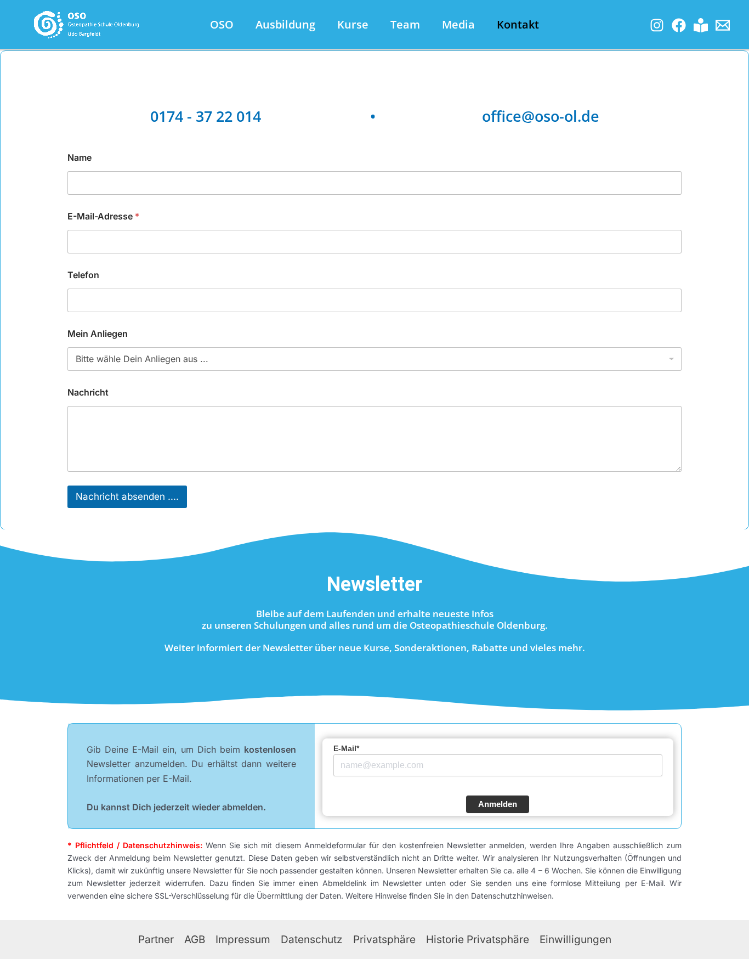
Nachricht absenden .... (127, 496)
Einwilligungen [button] (575, 939)
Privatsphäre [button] (384, 939)
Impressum (242, 939)
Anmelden (497, 804)
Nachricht (88, 392)
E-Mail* (346, 748)
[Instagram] (657, 25)
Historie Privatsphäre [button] (477, 939)
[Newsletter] (701, 25)
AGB (194, 939)
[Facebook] (679, 25)
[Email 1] (723, 25)
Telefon (83, 275)
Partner (156, 939)
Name (79, 158)
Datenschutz (312, 939)
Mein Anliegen (97, 334)
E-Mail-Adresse (103, 216)
